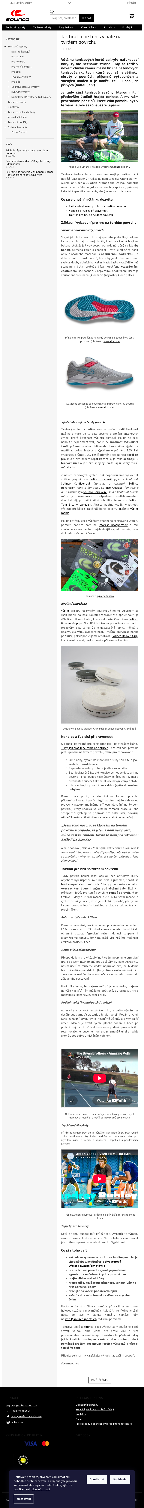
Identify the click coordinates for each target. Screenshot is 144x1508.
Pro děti (15, 82)
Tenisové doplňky (18, 122)
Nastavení (24, 1499)
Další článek (99, 1380)
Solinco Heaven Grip (124, 636)
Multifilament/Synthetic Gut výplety (31, 97)
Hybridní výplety (20, 92)
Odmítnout (96, 1479)
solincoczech (18, 1422)
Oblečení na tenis (17, 127)
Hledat (86, 18)
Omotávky (13, 107)
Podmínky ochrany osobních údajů (95, 1409)
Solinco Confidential (75, 484)
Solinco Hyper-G (121, 167)
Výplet (65, 611)
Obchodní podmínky (21, 3)
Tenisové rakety (17, 102)
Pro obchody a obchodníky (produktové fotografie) (104, 1424)
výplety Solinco (105, 596)
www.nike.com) (112, 341)
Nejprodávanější (20, 52)
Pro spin (16, 72)
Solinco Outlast (111, 488)
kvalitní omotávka (92, 1266)
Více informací (41, 1489)
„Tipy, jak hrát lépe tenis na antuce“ (84, 748)
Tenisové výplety (17, 47)
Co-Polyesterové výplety (25, 87)
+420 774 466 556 (20, 1411)
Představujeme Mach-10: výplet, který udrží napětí (28, 162)
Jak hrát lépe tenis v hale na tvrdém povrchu (27, 152)
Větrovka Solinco (17, 117)
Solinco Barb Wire (94, 492)
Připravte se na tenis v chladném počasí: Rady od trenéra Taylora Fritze (29, 173)
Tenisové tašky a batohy (21, 112)
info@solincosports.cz (113, 525)
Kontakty (81, 1414)
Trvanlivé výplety (21, 77)
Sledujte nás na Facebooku (26, 1416)
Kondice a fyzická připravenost (88, 211)
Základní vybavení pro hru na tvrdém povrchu (97, 206)
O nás (79, 1419)
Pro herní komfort (21, 67)
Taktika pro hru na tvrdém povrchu (91, 215)
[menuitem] (15, 27)
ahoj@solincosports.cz (24, 1406)
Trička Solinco (19, 132)
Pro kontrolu (18, 62)
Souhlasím (120, 1479)
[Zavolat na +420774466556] (55, 12)
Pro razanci (17, 57)
